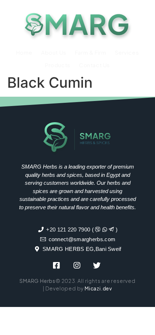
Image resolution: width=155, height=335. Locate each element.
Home (24, 52)
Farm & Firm (90, 52)
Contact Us (94, 64)
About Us (53, 52)
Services (127, 52)
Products (57, 64)
